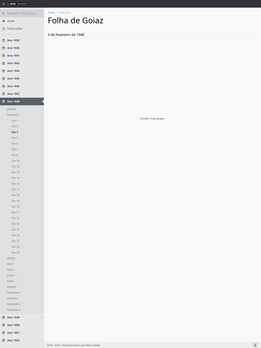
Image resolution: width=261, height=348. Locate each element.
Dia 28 (15, 246)
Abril (10, 264)
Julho (10, 281)
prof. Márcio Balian (90, 345)
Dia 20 (15, 206)
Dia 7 (14, 149)
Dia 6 (14, 143)
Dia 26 (15, 235)
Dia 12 (15, 166)
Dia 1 (14, 120)
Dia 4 (14, 132)
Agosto (11, 287)
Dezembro (13, 309)
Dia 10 (15, 160)
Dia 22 (15, 218)
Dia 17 (15, 189)
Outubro (12, 298)
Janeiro (11, 109)
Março (11, 258)
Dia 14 (15, 178)
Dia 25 (15, 229)
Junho (11, 275)
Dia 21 (15, 212)
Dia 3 (14, 126)
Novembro (13, 304)
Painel (51, 12)
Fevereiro (13, 115)
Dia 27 (15, 241)
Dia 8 (14, 155)
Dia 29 (15, 252)
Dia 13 (15, 172)
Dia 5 (14, 138)
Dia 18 (15, 195)
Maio (10, 269)
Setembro (13, 292)
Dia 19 (15, 201)
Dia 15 (15, 183)
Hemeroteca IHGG (18, 4)
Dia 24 (15, 224)
